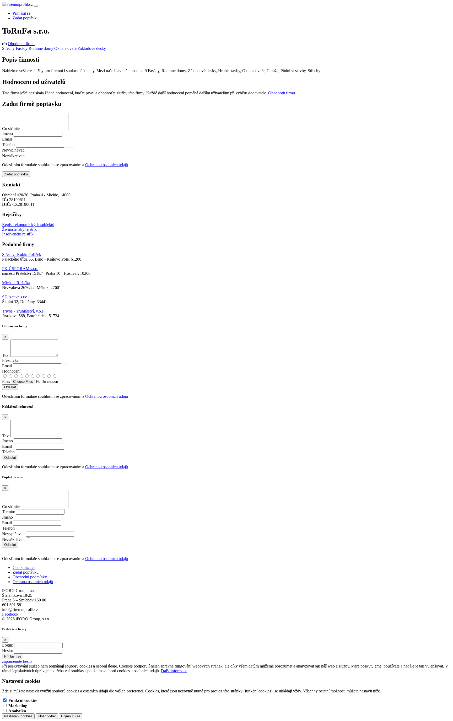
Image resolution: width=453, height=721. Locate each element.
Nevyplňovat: (13, 150)
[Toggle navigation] (36, 6)
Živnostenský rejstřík (19, 229)
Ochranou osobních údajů (106, 165)
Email (7, 139)
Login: (7, 645)
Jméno (7, 133)
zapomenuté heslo (17, 661)
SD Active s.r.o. (15, 297)
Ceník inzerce (24, 567)
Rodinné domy (41, 48)
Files (6, 381)
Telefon (8, 144)
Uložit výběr (47, 716)
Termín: (8, 511)
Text (5, 355)
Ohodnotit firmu (21, 43)
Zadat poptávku (26, 18)
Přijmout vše (70, 716)
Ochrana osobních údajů (33, 581)
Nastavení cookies (18, 716)
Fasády (22, 48)
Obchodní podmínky (30, 577)
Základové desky (92, 48)
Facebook (10, 614)
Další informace (174, 671)
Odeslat (10, 545)
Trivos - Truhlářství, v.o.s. (23, 311)
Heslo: (7, 650)
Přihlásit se (21, 13)
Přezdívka (10, 360)
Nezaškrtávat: (13, 156)
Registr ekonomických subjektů (28, 224)
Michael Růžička (16, 283)
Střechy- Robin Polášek (21, 254)
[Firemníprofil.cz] (18, 4)
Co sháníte (11, 128)
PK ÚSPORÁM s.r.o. (20, 268)
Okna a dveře (65, 48)
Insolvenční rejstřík (18, 234)
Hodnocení (11, 371)
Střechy (8, 48)
